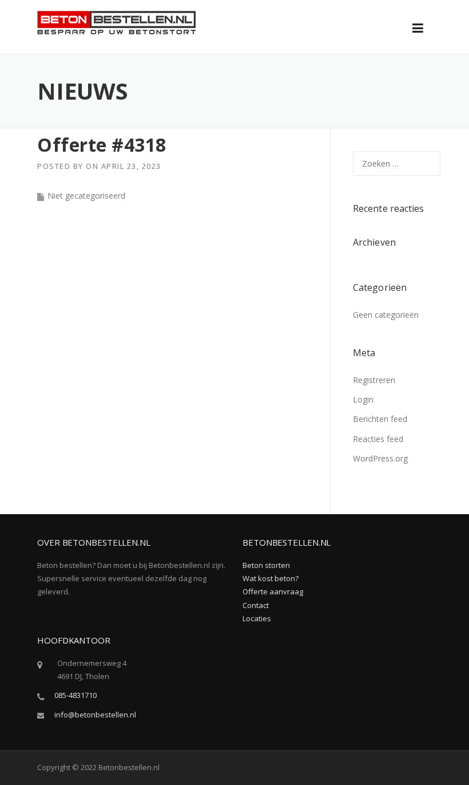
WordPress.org (380, 458)
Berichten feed (380, 418)
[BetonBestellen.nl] (116, 21)
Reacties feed (378, 438)
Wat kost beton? (271, 578)
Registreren (374, 379)
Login (363, 399)
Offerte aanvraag (273, 591)
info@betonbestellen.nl (95, 714)
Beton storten (266, 565)
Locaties (257, 618)
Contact (256, 605)
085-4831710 (75, 695)
